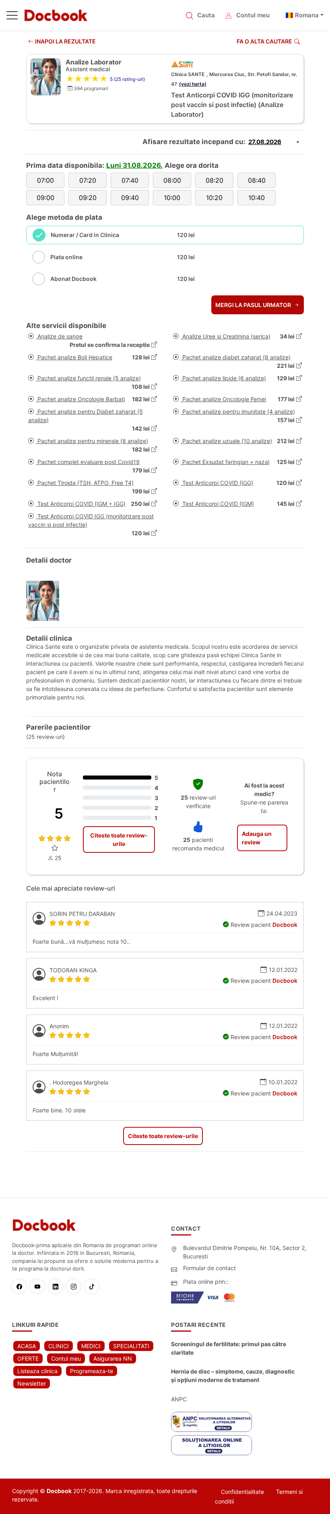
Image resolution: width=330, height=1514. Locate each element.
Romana (307, 15)
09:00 (45, 198)
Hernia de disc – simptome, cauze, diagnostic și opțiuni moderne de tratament (233, 1375)
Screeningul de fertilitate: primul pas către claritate (228, 1348)
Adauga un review (257, 838)
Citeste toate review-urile (119, 839)
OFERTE (28, 1358)
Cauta (206, 15)
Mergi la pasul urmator (253, 304)
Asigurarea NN (112, 1358)
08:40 (257, 180)
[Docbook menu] (12, 17)
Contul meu (253, 15)
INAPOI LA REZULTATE (65, 41)
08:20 (214, 180)
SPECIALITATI (131, 1346)
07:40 (130, 180)
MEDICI (91, 1346)
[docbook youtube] (39, 1286)
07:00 (45, 180)
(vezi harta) (192, 84)
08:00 (172, 180)
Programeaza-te (91, 1371)
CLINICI (58, 1346)
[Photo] (45, 601)
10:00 (172, 198)
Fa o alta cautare (264, 41)
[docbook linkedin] (57, 1286)
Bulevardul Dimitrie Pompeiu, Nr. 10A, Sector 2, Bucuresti (244, 1252)
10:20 (214, 198)
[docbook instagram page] (75, 1286)
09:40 (130, 198)
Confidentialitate (242, 1491)
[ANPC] (211, 1422)
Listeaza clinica (37, 1371)
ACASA (26, 1346)
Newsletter (31, 1383)
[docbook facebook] (21, 1286)
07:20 (87, 180)
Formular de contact (209, 1267)
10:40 (256, 198)
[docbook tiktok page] (94, 1286)
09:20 (88, 198)
